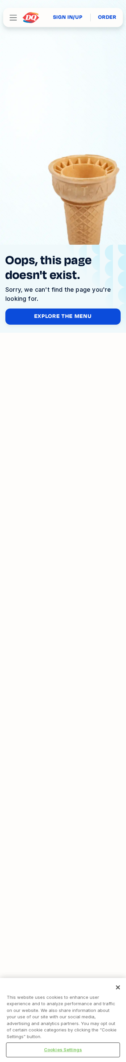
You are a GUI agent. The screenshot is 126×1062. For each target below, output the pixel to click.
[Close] (118, 987)
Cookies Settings (63, 1049)
